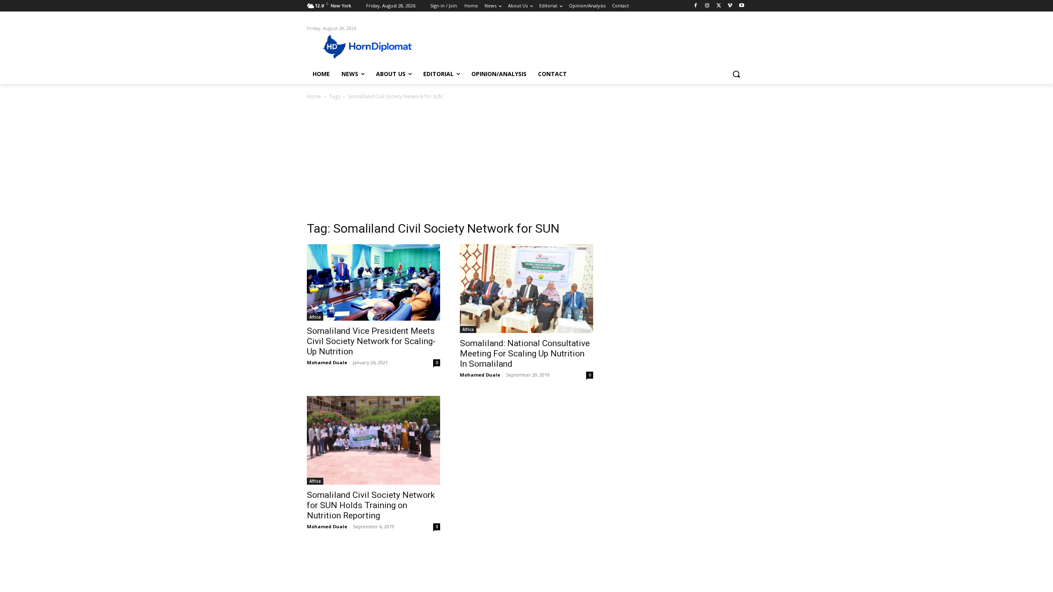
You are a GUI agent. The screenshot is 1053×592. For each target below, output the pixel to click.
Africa (315, 317)
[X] (719, 6)
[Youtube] (741, 6)
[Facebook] (695, 6)
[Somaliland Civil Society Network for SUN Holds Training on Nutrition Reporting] (373, 440)
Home (314, 96)
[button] (736, 74)
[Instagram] (707, 6)
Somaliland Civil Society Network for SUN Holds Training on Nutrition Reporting (371, 505)
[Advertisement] (526, 162)
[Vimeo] (730, 6)
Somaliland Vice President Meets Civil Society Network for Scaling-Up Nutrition (371, 341)
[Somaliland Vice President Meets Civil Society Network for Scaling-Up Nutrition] (373, 282)
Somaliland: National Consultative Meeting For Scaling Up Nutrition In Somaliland (525, 353)
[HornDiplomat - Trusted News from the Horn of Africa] (372, 46)
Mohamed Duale (327, 362)
